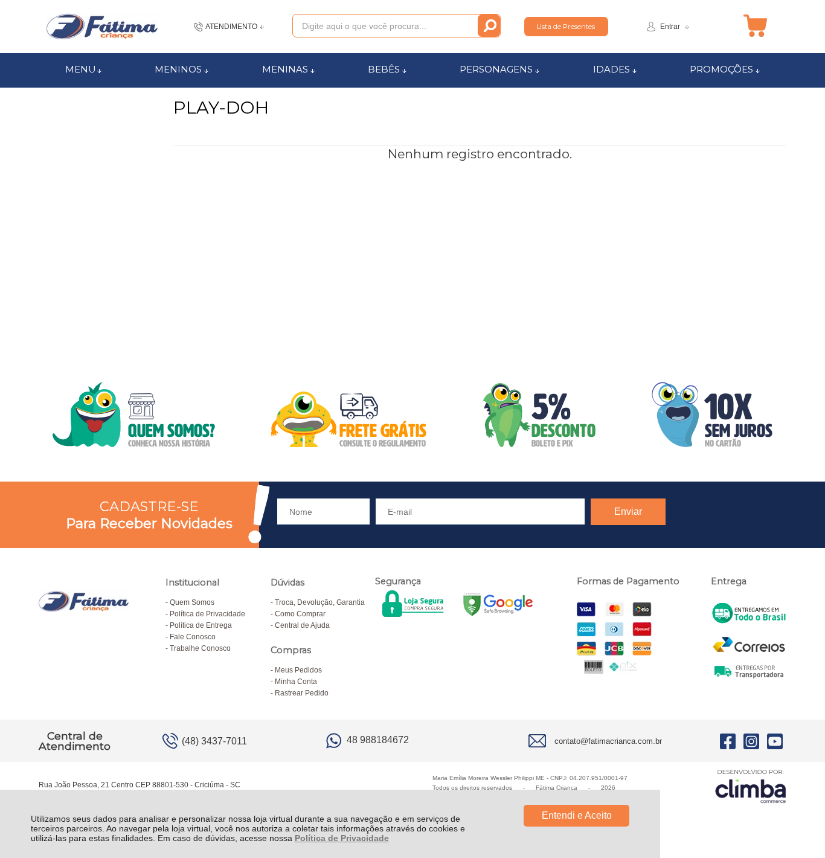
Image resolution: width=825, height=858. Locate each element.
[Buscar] (489, 26)
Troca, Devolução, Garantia (320, 602)
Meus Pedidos (298, 670)
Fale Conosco (193, 637)
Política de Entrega (201, 625)
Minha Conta (296, 681)
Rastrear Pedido (302, 693)
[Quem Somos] (412, 414)
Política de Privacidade (342, 838)
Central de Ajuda (302, 625)
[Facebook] (728, 741)
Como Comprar (300, 614)
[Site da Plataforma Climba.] (750, 786)
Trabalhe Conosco (200, 648)
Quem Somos (192, 602)
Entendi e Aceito (577, 815)
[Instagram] (751, 741)
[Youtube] (775, 741)
